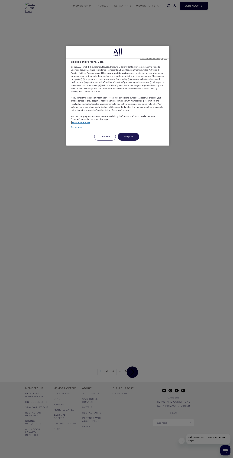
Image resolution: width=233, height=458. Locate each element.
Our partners (76, 127)
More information (81, 122)
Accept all (128, 136)
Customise (105, 136)
